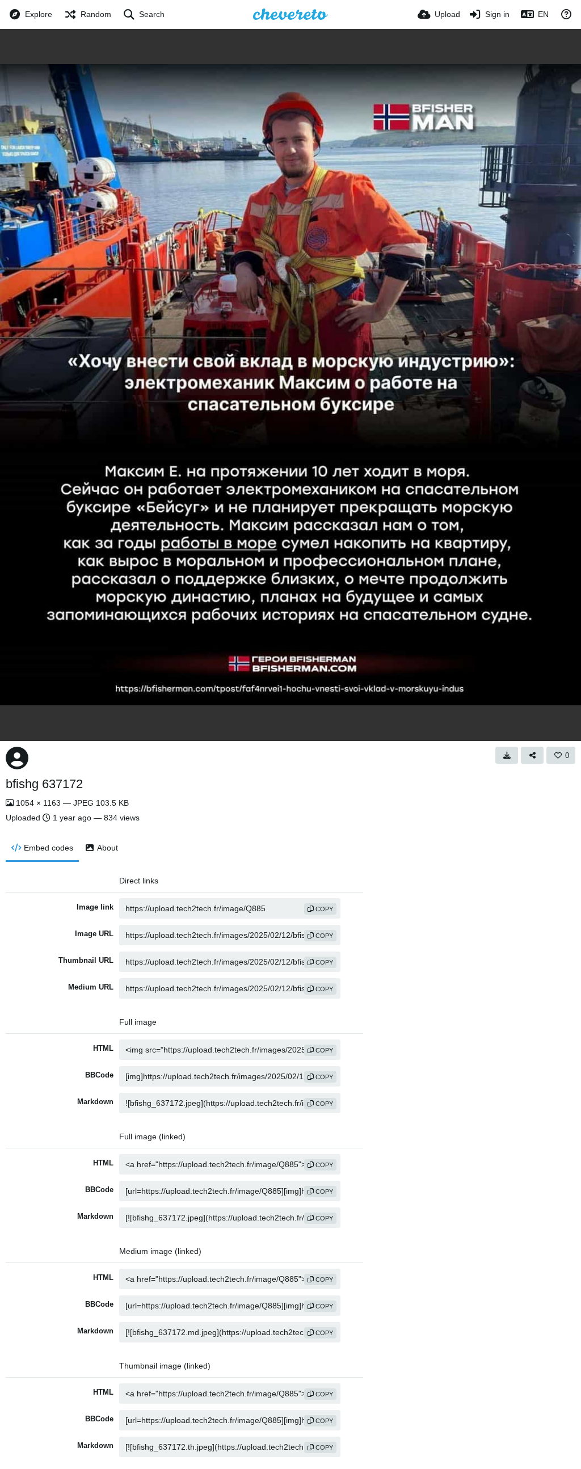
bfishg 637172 (44, 784)
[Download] (506, 755)
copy (323, 909)
